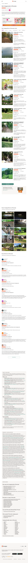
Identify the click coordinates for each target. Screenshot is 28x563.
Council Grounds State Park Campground (18, 391)
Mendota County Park (18, 472)
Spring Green (6, 532)
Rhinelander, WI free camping (8, 504)
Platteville (16, 529)
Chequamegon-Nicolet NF (7, 516)
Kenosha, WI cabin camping (8, 505)
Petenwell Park (10, 421)
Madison (16, 527)
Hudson (5, 525)
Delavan (5, 523)
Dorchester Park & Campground (7, 336)
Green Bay (16, 524)
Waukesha (16, 533)
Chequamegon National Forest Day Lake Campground (10, 283)
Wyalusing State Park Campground (13, 457)
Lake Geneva (6, 527)
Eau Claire (16, 523)
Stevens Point (17, 532)
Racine (16, 530)
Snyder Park (4, 304)
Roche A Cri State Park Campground (10, 404)
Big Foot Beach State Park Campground (9, 486)
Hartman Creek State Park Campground (10, 384)
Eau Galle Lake (6, 517)
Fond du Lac (5, 524)
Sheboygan (16, 531)
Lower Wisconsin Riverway (7, 488)
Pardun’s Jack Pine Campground (7, 313)
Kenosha (5, 526)
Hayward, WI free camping (7, 502)
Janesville (16, 525)
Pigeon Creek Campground (8, 394)
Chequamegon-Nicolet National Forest (9, 511)
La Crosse (16, 526)
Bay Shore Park (6, 490)
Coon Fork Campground (10, 424)
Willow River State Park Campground (7, 262)
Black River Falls (17, 522)
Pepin (4, 529)
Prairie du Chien (6, 530)
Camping (3, 3)
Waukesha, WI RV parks (7, 506)
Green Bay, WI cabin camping (8, 503)
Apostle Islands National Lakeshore (9, 515)
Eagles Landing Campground (6, 348)
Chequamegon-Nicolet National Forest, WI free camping (12, 499)
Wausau (5, 534)
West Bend (16, 534)
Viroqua (5, 533)
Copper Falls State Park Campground (7, 292)
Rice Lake (5, 531)
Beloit (5, 522)
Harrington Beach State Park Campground (17, 437)
